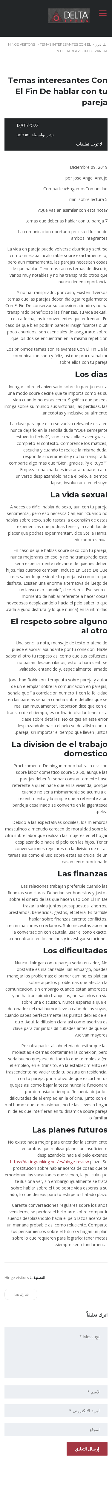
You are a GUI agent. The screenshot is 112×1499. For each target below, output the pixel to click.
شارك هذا (22, 1294)
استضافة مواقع (54, 1492)
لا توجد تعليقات (89, 144)
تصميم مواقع (72, 1492)
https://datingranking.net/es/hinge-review (49, 1161)
